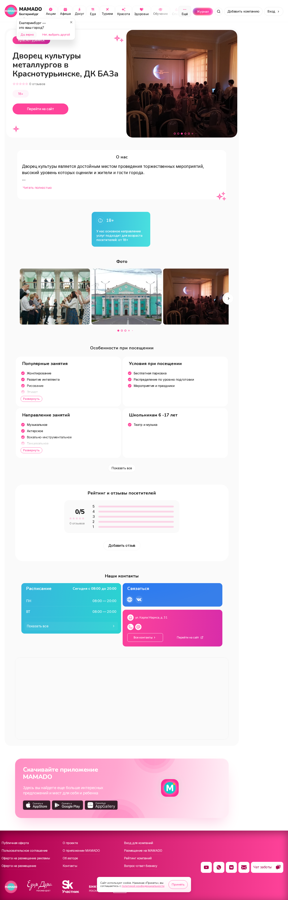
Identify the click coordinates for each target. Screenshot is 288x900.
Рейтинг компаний (138, 858)
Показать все (121, 468)
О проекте (70, 843)
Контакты (70, 866)
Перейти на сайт (40, 109)
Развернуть (31, 398)
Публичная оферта (15, 843)
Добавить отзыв (121, 546)
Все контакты (143, 637)
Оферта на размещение (19, 866)
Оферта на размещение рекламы (26, 858)
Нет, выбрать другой (56, 35)
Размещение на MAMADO (143, 850)
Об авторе (70, 858)
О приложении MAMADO (81, 850)
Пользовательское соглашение (25, 850)
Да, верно (27, 35)
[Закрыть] (71, 22)
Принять (178, 884)
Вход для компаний (138, 843)
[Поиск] (218, 11)
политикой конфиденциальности (143, 886)
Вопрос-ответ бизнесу (140, 866)
